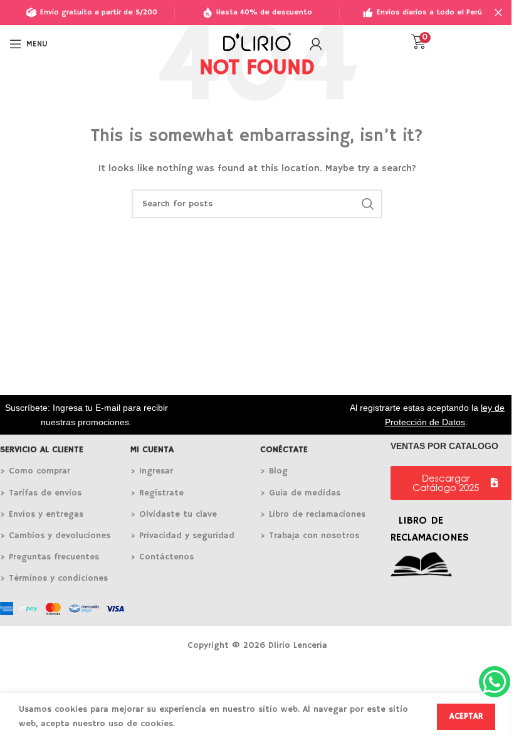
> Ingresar (151, 471)
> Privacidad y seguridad (182, 535)
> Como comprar (35, 471)
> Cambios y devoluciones (55, 535)
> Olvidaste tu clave (173, 514)
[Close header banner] (498, 12)
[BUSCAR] (368, 203)
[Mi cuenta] (315, 43)
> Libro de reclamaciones (312, 514)
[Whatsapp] (494, 681)
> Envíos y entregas (41, 514)
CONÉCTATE (284, 449)
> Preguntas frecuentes (49, 557)
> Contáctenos (162, 557)
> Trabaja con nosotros (309, 535)
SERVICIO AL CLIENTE (41, 449)
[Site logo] (256, 44)
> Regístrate (157, 493)
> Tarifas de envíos (40, 493)
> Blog (274, 471)
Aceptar (466, 716)
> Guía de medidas (300, 493)
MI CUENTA (152, 449)
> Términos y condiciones (54, 578)
